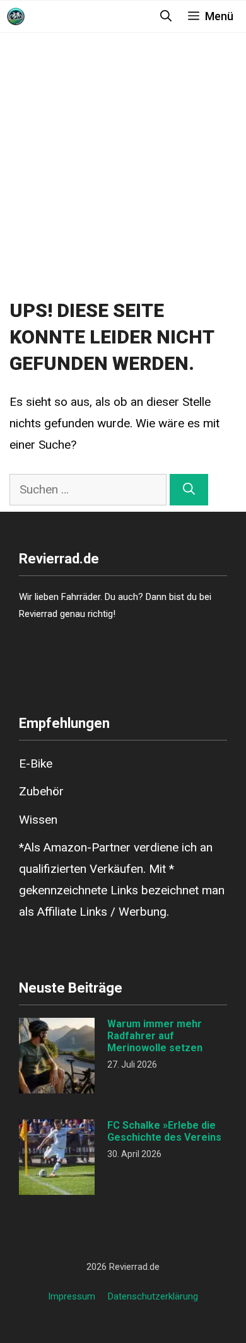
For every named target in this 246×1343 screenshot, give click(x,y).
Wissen (38, 819)
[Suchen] (189, 490)
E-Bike (35, 763)
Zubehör (41, 791)
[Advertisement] (123, 168)
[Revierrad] (15, 16)
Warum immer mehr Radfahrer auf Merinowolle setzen (154, 1036)
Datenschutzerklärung (153, 1296)
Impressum (71, 1296)
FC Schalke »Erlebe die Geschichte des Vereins (164, 1131)
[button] (166, 16)
